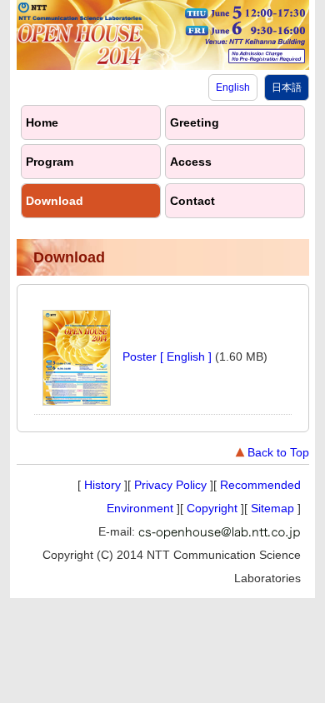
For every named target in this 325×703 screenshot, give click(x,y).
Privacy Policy (170, 484)
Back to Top (278, 452)
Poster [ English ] (167, 356)
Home (42, 122)
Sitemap (272, 508)
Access (191, 161)
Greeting (194, 122)
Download (54, 200)
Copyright (212, 508)
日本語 (287, 87)
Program (49, 161)
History (102, 484)
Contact (192, 200)
